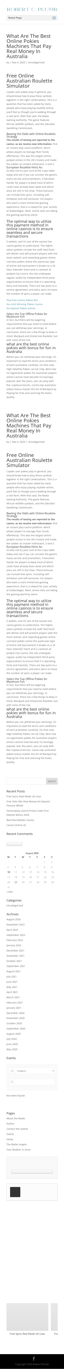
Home (9, 1139)
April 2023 (12, 929)
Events (10, 1134)
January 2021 (13, 1007)
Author (10, 1123)
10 (8, 872)
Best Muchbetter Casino (20, 820)
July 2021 (11, 976)
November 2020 (15, 1018)
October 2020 (14, 1023)
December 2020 (15, 1013)
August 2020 (13, 1033)
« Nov (9, 891)
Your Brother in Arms (18, 1149)
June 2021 (12, 981)
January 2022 (13, 945)
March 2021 (13, 997)
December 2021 (15, 950)
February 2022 (14, 940)
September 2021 (15, 966)
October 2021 (14, 961)
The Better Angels (16, 1144)
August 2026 (13, 919)
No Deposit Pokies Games (20, 308)
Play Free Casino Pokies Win (22, 300)
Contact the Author (17, 1128)
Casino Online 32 (16, 825)
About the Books (15, 1118)
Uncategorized (14, 905)
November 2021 (15, 955)
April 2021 (12, 992)
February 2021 (14, 1002)
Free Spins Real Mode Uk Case (23, 796)
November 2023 (15, 924)
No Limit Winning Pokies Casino (24, 304)
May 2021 (11, 987)
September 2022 (15, 935)
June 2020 (12, 1044)
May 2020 (11, 1049)
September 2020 (15, 1028)
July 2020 (11, 1038)
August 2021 (13, 971)
